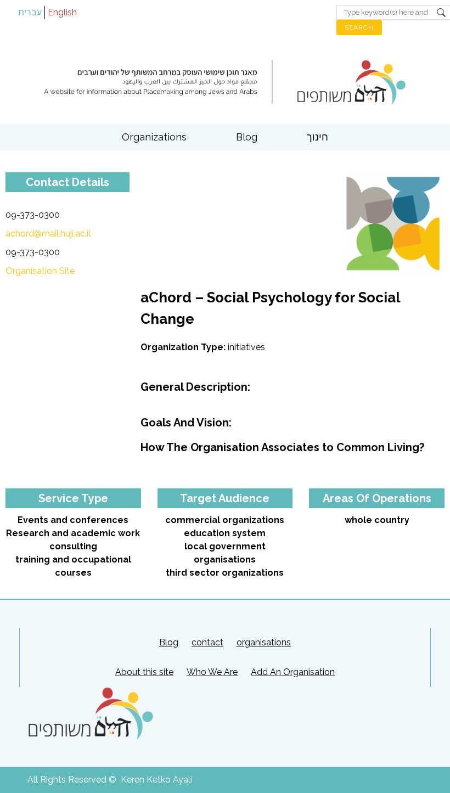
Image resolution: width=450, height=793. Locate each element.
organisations (264, 642)
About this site (144, 672)
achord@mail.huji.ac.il (48, 233)
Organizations (154, 137)
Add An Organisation (293, 672)
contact (207, 642)
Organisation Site (40, 271)
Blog (246, 137)
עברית (30, 12)
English (62, 12)
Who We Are (212, 672)
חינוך (317, 137)
